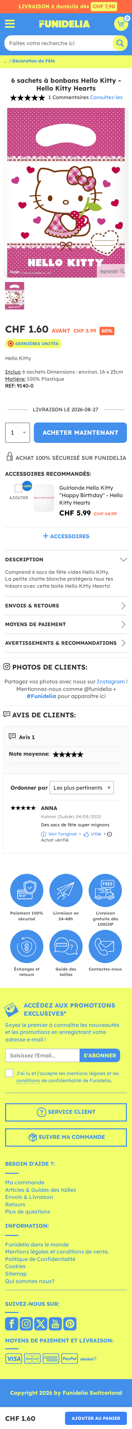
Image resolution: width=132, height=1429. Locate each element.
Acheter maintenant (80, 432)
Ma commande (24, 1182)
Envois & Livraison (29, 1196)
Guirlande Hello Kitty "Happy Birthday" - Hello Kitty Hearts (91, 495)
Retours (15, 1204)
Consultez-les (106, 97)
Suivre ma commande (71, 1137)
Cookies (15, 1266)
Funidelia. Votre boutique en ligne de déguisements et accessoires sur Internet (64, 23)
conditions (28, 1080)
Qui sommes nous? (29, 1281)
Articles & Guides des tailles (40, 1189)
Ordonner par (29, 787)
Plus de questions (27, 1211)
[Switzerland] (11, 1324)
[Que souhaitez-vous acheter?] (10, 24)
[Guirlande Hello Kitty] (44, 498)
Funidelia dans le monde (37, 1244)
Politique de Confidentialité (40, 1259)
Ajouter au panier (96, 1418)
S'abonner (100, 1055)
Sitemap (16, 1273)
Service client (70, 1112)
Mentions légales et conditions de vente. (57, 1251)
